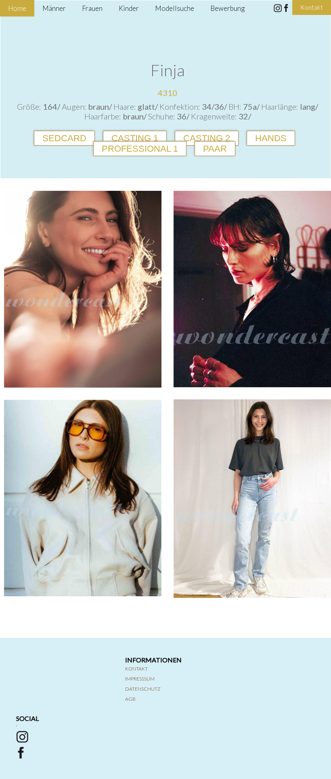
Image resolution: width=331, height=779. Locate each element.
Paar (215, 149)
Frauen (92, 8)
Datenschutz (143, 689)
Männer (54, 8)
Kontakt (136, 669)
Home (17, 8)
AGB (130, 699)
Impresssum (140, 679)
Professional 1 (140, 149)
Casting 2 (206, 138)
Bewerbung (227, 8)
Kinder (129, 8)
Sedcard (64, 138)
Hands (271, 138)
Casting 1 (134, 138)
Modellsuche (174, 8)
